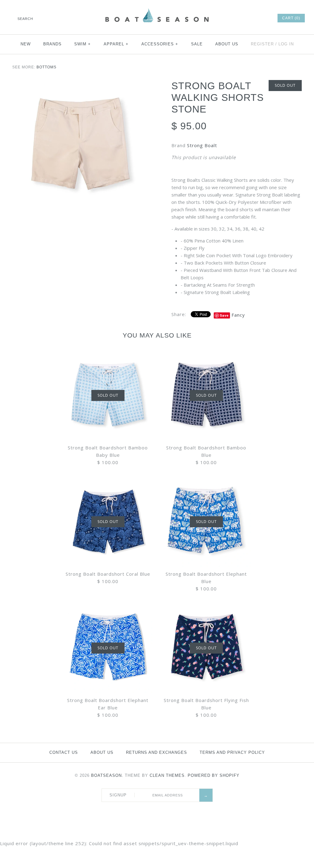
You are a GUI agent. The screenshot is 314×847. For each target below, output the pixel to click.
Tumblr (263, 18)
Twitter (230, 18)
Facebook (222, 18)
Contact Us (63, 752)
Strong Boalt (202, 145)
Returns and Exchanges (156, 752)
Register (262, 44)
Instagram (255, 18)
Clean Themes (167, 775)
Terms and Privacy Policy (232, 752)
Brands (52, 44)
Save (224, 315)
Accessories (159, 44)
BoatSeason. (107, 775)
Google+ (246, 18)
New (26, 44)
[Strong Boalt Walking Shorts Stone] (77, 146)
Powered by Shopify (213, 775)
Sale (197, 44)
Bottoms (46, 67)
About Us (226, 44)
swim (82, 44)
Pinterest (238, 18)
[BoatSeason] (157, 9)
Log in (286, 44)
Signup (118, 795)
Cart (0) (291, 18)
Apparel (116, 44)
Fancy (238, 315)
